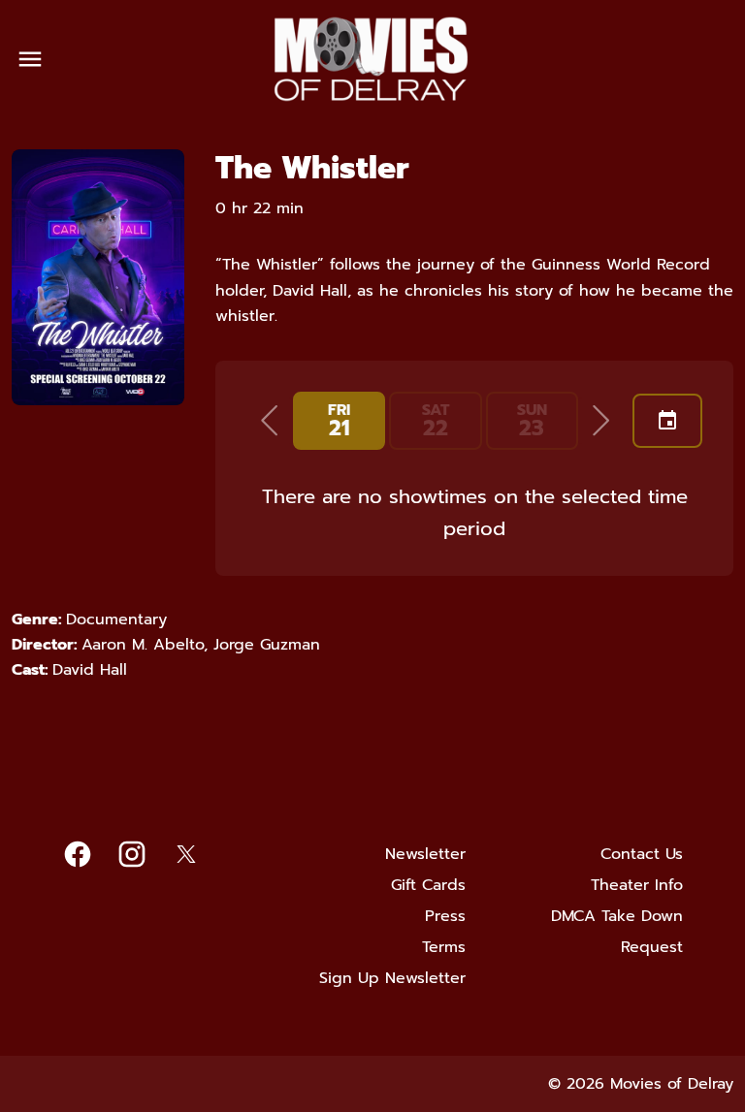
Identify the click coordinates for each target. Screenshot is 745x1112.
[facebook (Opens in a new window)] (77, 854)
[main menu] (30, 59)
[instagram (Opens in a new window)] (131, 854)
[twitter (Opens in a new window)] (186, 854)
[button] (269, 420)
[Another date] (667, 421)
